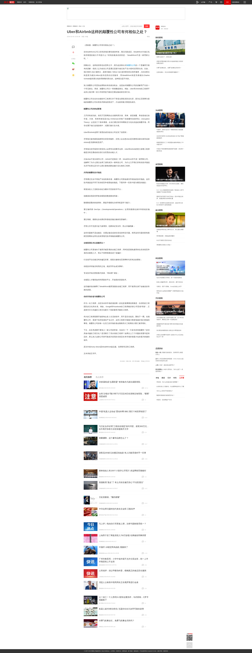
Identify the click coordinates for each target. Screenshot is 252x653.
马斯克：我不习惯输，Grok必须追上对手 (169, 286)
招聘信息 (124, 651)
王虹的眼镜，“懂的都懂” (109, 497)
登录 (227, 2)
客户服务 (130, 651)
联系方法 (118, 651)
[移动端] (197, 2)
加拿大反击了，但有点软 (164, 57)
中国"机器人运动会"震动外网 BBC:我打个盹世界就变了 (123, 411)
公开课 (181, 378)
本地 (157, 378)
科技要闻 (159, 258)
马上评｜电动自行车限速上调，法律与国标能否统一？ (122, 524)
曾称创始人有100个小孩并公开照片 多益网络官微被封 (122, 471)
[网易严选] (210, 2)
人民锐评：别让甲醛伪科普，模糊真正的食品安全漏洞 (122, 571)
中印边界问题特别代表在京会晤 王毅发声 (117, 509)
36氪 (86, 36)
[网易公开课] (203, 2)
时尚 (175, 378)
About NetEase (105, 651)
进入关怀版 (39, 2)
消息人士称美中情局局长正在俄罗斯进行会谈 (118, 582)
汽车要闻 (159, 298)
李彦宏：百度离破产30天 (164, 400)
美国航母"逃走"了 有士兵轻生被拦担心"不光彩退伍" (121, 482)
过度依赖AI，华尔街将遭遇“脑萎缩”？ (168, 72)
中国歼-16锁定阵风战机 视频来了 (113, 547)
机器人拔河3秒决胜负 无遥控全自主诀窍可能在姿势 (121, 609)
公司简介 (113, 651)
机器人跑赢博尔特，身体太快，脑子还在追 (170, 282)
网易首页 (19, 2)
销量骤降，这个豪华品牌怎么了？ (113, 438)
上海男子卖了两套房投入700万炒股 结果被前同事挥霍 (122, 535)
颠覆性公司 (130, 65)
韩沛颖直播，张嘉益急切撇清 (165, 236)
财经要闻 (159, 38)
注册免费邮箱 (235, 2)
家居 (163, 378)
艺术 (169, 378)
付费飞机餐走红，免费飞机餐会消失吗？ (116, 620)
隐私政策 (136, 651)
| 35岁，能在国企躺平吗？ (165, 365)
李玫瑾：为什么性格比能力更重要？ (168, 382)
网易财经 (75, 26)
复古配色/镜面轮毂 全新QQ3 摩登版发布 (169, 330)
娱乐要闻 (159, 210)
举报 (148, 36)
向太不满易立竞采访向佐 (164, 240)
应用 (24, 2)
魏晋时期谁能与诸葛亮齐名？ (165, 395)
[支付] (216, 2)
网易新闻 (163, 26)
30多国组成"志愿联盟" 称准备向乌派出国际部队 (119, 382)
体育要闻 (159, 164)
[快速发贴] (73, 47)
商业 (80, 26)
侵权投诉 (165, 651)
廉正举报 (160, 651)
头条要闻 (159, 110)
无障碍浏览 (31, 2)
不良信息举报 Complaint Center (148, 651)
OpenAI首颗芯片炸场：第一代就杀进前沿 (169, 277)
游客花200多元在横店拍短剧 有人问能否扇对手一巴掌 (122, 453)
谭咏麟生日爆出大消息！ (164, 245)
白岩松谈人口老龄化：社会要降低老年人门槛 (170, 386)
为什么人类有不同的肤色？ (165, 391)
